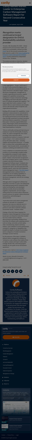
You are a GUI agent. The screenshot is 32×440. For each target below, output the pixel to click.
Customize (23, 75)
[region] (16, 73)
